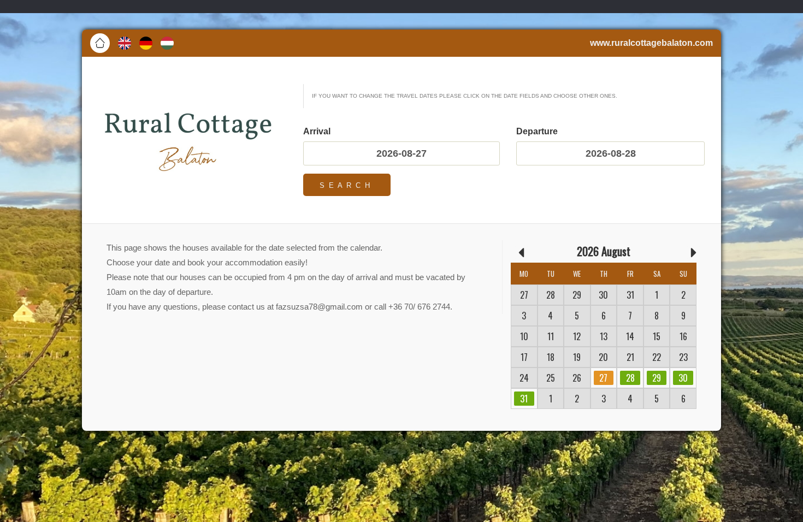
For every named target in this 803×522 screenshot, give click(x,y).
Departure (537, 131)
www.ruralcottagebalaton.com (651, 43)
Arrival (316, 131)
